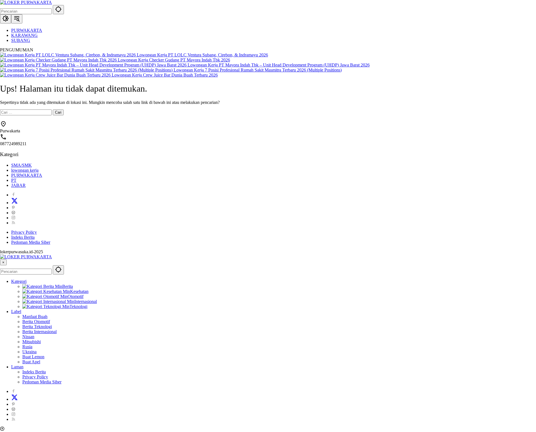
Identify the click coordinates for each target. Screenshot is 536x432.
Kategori (19, 281)
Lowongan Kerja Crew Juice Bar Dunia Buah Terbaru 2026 (165, 75)
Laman (17, 366)
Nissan (28, 336)
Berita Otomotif (36, 321)
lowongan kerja (25, 170)
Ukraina (29, 351)
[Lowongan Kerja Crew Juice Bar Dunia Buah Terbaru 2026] (56, 75)
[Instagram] (13, 217)
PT (13, 180)
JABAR (18, 185)
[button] (58, 9)
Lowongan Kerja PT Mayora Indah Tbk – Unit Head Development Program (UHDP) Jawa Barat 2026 (279, 65)
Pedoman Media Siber (30, 242)
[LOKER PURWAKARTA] (26, 2)
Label (16, 311)
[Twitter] (14, 202)
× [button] (3, 262)
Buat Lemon (33, 356)
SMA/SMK (21, 165)
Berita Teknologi (37, 326)
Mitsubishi (31, 341)
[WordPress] (13, 212)
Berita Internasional (39, 331)
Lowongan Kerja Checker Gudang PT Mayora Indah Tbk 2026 (174, 60)
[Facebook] (13, 194)
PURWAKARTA (26, 175)
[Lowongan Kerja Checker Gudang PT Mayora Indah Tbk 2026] (59, 60)
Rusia (27, 346)
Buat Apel (31, 361)
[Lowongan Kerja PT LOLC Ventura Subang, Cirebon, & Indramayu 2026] (68, 54)
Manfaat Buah (34, 316)
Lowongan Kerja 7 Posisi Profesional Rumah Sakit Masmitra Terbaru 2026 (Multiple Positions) (258, 70)
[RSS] (13, 222)
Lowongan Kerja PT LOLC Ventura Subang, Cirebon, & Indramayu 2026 (202, 54)
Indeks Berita (23, 237)
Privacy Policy (24, 232)
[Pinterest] (13, 207)
